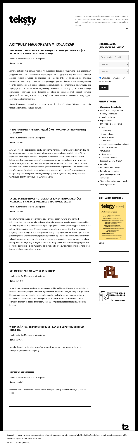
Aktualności (105, 151)
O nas (103, 127)
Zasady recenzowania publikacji (115, 144)
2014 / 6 (19, 211)
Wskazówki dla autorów (110, 107)
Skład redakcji (107, 134)
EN (127, 28)
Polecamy (107, 131)
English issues (106, 120)
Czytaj (101, 243)
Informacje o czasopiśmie (111, 124)
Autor (117, 78)
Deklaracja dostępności (110, 168)
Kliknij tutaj (37, 438)
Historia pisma (107, 137)
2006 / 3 (19, 340)
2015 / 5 (19, 142)
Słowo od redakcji (109, 158)
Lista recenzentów (109, 147)
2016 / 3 (19, 63)
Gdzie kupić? (106, 141)
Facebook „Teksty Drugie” (111, 161)
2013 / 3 (19, 281)
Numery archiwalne (108, 114)
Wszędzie (106, 78)
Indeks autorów (108, 117)
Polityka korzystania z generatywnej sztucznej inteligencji (110, 174)
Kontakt (103, 164)
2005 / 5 (19, 382)
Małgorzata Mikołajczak (34, 59)
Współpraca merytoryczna (111, 110)
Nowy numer (106, 154)
